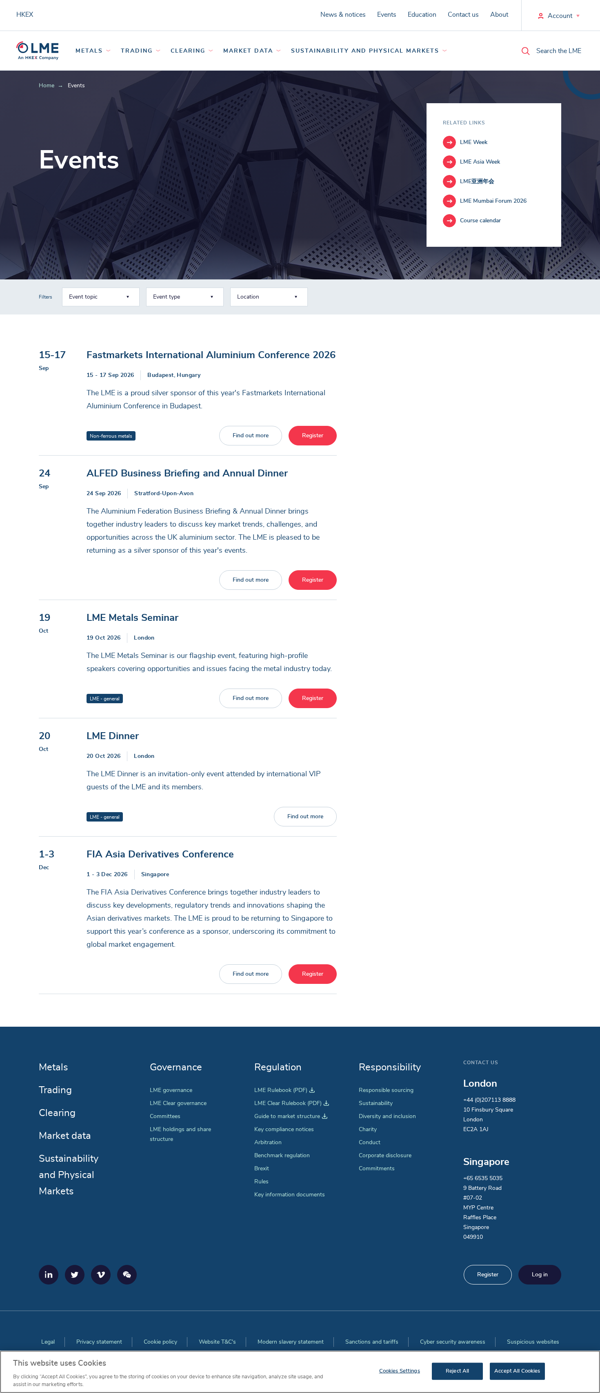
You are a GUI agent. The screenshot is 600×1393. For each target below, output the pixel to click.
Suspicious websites (533, 1342)
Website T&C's (217, 1342)
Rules (261, 1182)
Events (386, 14)
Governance (176, 1067)
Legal (48, 1342)
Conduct (369, 1142)
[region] (300, 1372)
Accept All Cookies (517, 1371)
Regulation (278, 1067)
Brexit (261, 1169)
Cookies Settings (399, 1371)
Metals (89, 51)
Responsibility (390, 1067)
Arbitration (268, 1142)
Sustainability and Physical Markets (365, 51)
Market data (248, 51)
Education (422, 14)
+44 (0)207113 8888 (489, 1100)
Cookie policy (160, 1342)
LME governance (171, 1090)
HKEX (24, 14)
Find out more (251, 435)
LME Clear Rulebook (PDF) (291, 1103)
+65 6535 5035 (482, 1178)
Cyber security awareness (452, 1342)
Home (46, 86)
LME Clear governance (178, 1103)
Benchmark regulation (282, 1155)
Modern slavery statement (291, 1342)
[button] (100, 297)
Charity (368, 1129)
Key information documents (289, 1195)
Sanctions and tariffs (371, 1342)
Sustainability (376, 1103)
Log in (540, 1275)
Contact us (463, 14)
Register (312, 435)
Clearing (188, 51)
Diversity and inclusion (387, 1116)
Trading (137, 51)
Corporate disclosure (385, 1155)
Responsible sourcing (386, 1090)
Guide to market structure (290, 1116)
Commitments (377, 1169)
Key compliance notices (284, 1129)
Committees (165, 1116)
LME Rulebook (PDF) (284, 1090)
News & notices (343, 14)
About (499, 14)
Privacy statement (99, 1342)
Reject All (457, 1371)
